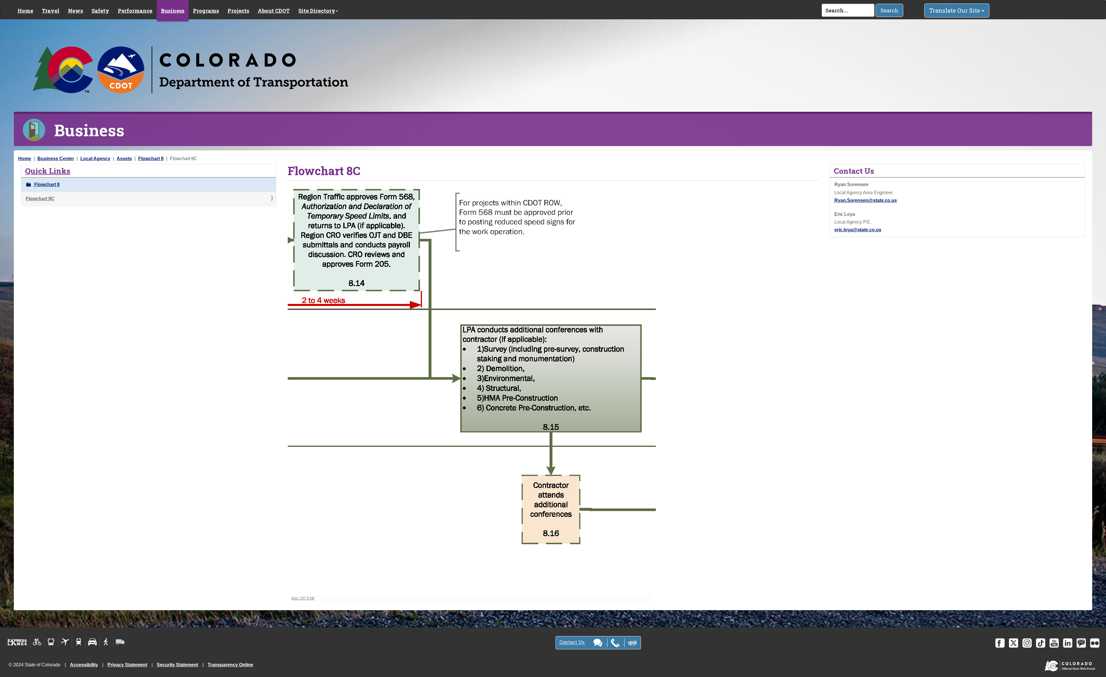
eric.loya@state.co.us (857, 229)
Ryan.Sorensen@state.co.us (865, 200)
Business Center (55, 158)
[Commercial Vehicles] (120, 642)
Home (25, 10)
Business (172, 10)
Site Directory (316, 10)
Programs (206, 10)
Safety (100, 10)
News (75, 10)
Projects (238, 10)
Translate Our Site (955, 10)
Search (889, 10)
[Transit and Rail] (51, 642)
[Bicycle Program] (37, 642)
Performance (135, 10)
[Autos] (93, 642)
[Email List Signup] (1081, 643)
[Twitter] (1013, 643)
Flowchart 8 (151, 158)
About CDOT (274, 10)
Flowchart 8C (40, 198)
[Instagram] (1027, 643)
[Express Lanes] (17, 642)
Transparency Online (230, 664)
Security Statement (177, 664)
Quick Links (47, 171)
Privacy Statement (127, 664)
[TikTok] (1041, 643)
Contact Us (572, 642)
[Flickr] (1095, 643)
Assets (124, 158)
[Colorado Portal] (1071, 664)
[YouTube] (1054, 643)
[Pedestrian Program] (106, 642)
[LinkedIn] (1068, 643)
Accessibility (84, 664)
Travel (50, 10)
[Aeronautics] (65, 642)
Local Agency (95, 158)
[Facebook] (1000, 643)
